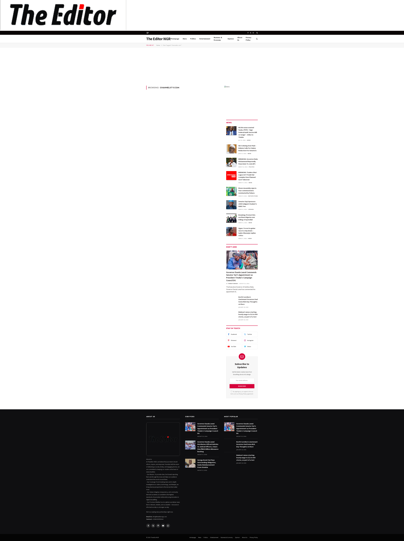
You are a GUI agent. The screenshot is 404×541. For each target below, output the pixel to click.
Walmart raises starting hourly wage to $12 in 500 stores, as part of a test (248, 314)
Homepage (175, 39)
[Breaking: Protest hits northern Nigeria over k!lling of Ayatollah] (231, 218)
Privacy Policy (248, 38)
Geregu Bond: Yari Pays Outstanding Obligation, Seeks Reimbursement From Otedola (206, 463)
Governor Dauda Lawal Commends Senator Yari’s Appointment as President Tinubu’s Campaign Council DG (241, 276)
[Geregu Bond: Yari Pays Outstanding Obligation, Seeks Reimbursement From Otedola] (190, 463)
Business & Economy (218, 38)
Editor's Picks (253, 196)
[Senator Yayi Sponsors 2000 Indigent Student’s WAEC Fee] (231, 204)
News (185, 39)
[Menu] (148, 32)
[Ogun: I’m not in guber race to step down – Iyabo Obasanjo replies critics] (231, 231)
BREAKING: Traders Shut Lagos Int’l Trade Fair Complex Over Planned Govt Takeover (247, 176)
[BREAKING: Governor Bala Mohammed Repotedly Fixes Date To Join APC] (231, 162)
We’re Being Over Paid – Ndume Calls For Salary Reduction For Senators (247, 148)
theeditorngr (233, 283)
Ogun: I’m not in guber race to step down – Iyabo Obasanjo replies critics (247, 232)
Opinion (231, 39)
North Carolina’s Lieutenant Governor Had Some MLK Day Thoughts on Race (248, 300)
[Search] (257, 33)
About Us (239, 38)
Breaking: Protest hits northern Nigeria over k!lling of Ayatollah (246, 217)
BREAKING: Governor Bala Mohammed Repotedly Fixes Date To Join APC (248, 161)
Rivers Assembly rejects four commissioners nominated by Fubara (247, 190)
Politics (193, 39)
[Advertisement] (202, 66)
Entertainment (204, 39)
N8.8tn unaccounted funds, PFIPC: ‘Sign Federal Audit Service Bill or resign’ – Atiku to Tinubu (247, 132)
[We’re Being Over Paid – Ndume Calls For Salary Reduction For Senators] (231, 148)
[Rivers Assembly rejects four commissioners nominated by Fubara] (231, 191)
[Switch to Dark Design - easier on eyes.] (257, 39)
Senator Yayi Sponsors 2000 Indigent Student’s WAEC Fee (247, 203)
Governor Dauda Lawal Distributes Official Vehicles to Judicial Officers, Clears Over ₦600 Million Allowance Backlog (207, 447)
